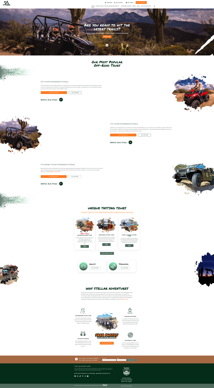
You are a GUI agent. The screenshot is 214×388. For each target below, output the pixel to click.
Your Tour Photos (146, 6)
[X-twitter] (85, 376)
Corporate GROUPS (126, 6)
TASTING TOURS (99, 6)
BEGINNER (50, 171)
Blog (138, 6)
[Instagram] (77, 376)
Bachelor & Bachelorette (112, 6)
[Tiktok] (80, 376)
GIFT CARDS (130, 2)
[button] (61, 100)
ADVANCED (57, 171)
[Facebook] (75, 376)
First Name (104, 358)
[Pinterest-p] (82, 376)
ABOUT (134, 6)
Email (118, 358)
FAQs (92, 7)
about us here (124, 299)
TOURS (93, 6)
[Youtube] (87, 376)
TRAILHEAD (109, 2)
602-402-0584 (119, 2)
